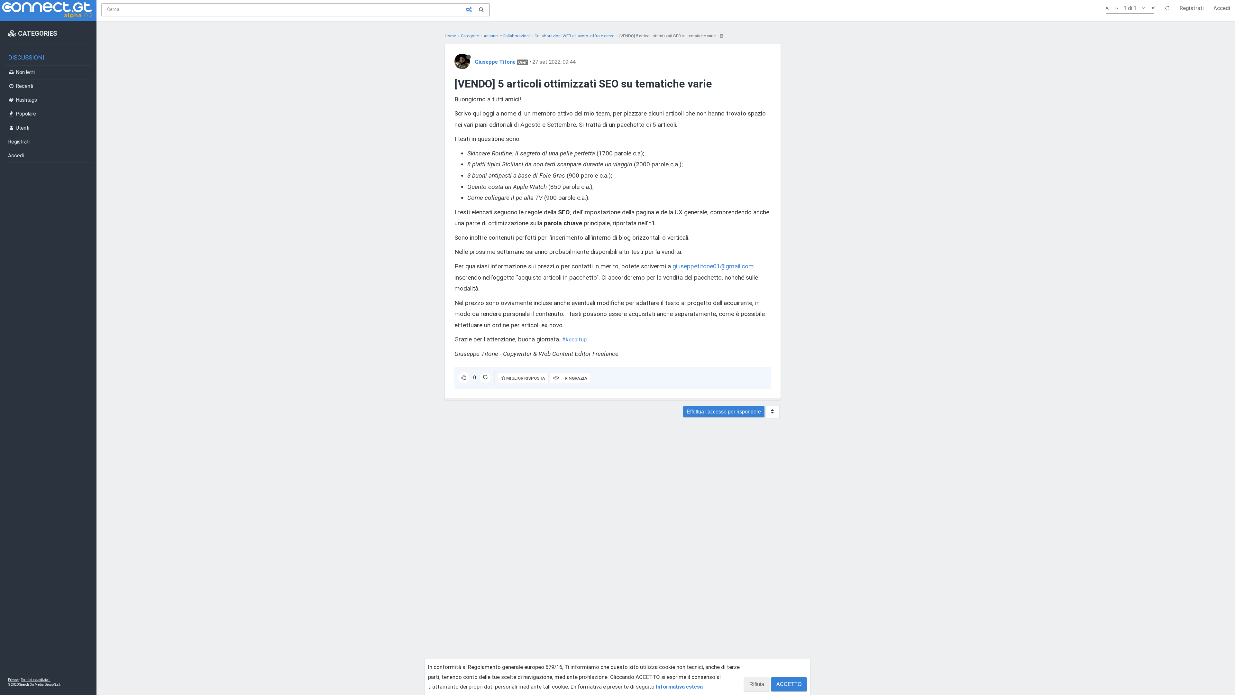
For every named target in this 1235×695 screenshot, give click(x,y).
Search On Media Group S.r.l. (40, 684)
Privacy (13, 679)
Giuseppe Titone (495, 62)
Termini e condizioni (35, 679)
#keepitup (574, 339)
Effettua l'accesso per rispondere (724, 411)
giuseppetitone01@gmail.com (713, 266)
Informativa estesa (679, 686)
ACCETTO (788, 684)
